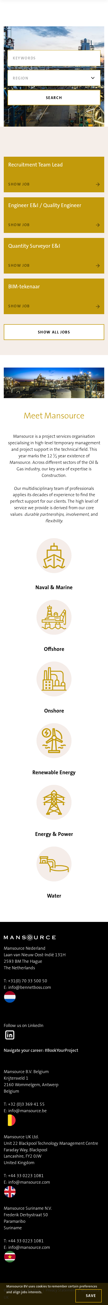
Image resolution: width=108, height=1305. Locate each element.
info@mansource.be (27, 1111)
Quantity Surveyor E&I (34, 245)
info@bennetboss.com (29, 987)
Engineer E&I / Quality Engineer (44, 205)
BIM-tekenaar (24, 286)
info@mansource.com (29, 1182)
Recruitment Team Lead (35, 164)
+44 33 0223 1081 (26, 1176)
